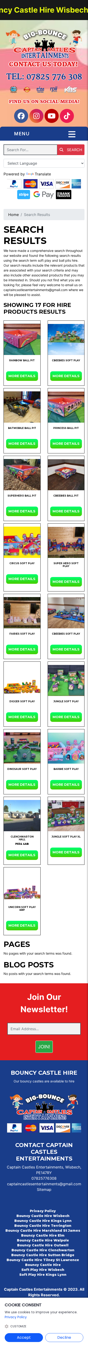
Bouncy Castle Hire (43, 1265)
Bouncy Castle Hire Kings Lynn (43, 1221)
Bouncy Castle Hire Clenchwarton (42, 1250)
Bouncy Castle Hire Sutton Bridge (42, 1255)
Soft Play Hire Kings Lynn (42, 1275)
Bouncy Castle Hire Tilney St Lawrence (43, 1260)
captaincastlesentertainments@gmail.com (44, 1184)
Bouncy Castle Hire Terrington (42, 1226)
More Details (21, 376)
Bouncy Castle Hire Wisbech (42, 1216)
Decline (64, 1337)
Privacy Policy (43, 1211)
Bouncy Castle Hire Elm (43, 1235)
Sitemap (44, 1189)
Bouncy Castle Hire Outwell (43, 1245)
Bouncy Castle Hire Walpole (43, 1240)
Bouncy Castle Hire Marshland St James (42, 1230)
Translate (43, 174)
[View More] (22, 339)
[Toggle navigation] (72, 134)
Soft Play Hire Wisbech (42, 1270)
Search (74, 149)
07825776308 (44, 1178)
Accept (24, 1337)
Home (13, 214)
